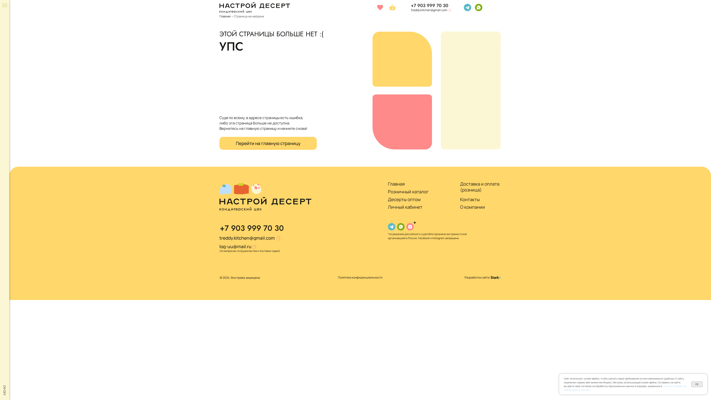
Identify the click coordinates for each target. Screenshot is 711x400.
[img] (467, 7)
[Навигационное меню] (4, 5)
